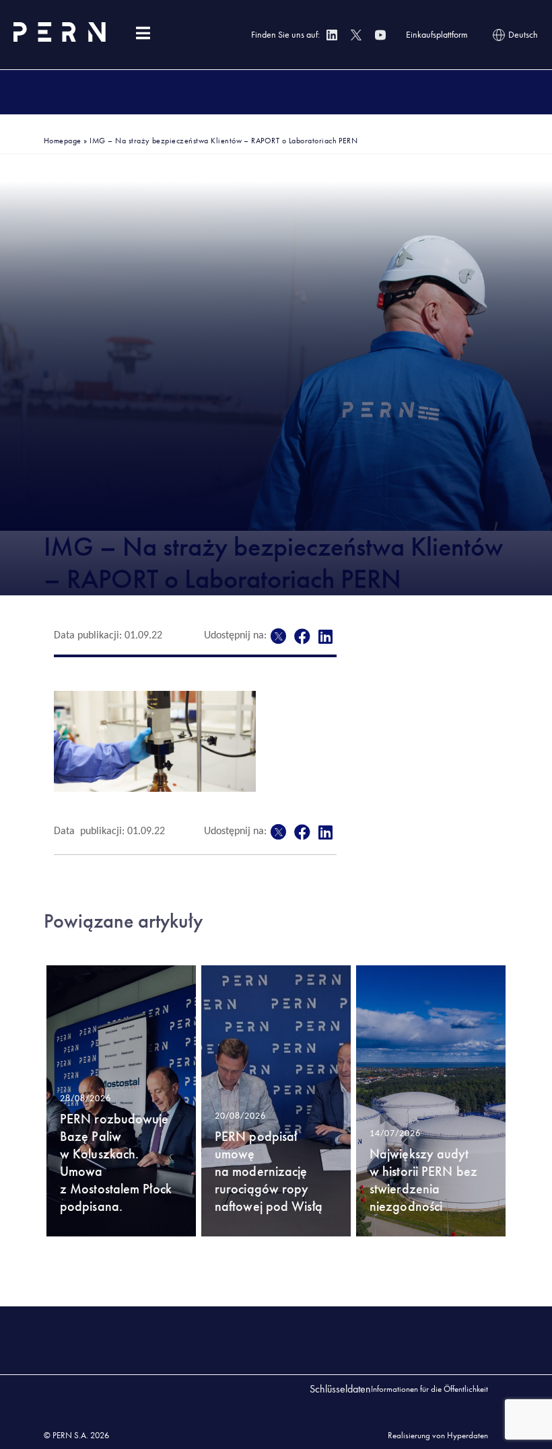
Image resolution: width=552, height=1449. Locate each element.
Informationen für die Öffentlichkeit (429, 1389)
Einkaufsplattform (437, 34)
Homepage (62, 140)
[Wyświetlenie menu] (143, 33)
